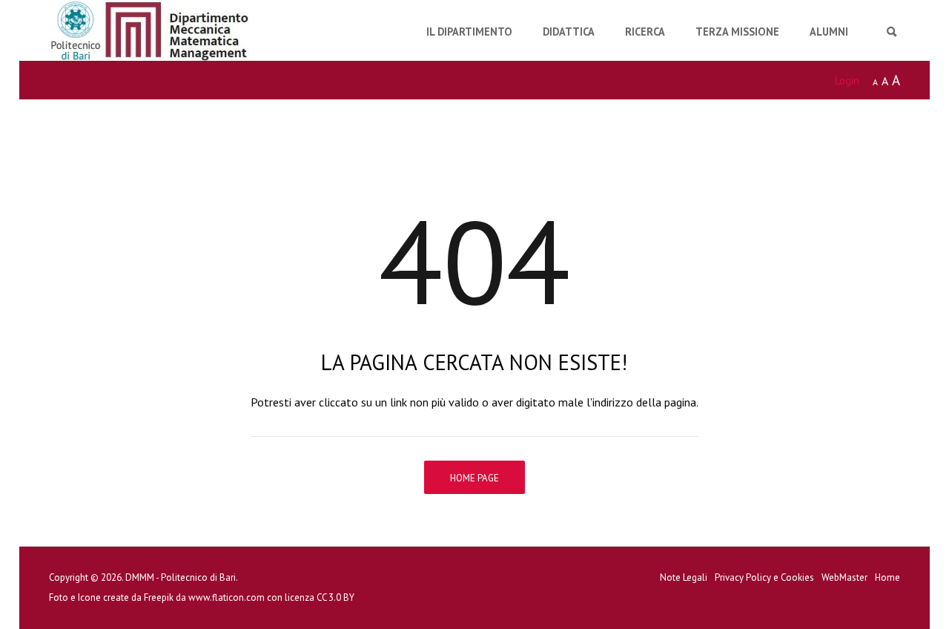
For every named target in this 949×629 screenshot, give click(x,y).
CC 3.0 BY (335, 597)
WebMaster (844, 577)
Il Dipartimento (469, 31)
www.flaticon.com (226, 597)
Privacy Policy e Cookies (764, 577)
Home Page (474, 478)
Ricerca (645, 31)
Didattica (569, 31)
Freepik (158, 597)
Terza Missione (737, 31)
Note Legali (683, 577)
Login (847, 80)
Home (887, 577)
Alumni (829, 31)
